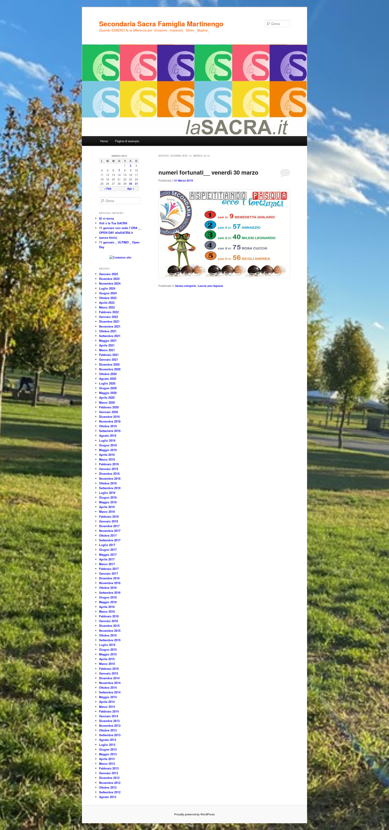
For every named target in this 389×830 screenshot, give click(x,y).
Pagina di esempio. (127, 141)
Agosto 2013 (107, 740)
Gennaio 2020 (108, 412)
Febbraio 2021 (109, 355)
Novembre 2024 (109, 283)
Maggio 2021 (108, 340)
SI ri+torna (106, 218)
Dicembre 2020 (109, 364)
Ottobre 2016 (108, 587)
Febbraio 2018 (109, 516)
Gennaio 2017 (108, 573)
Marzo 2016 (107, 611)
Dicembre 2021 (109, 321)
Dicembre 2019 (109, 416)
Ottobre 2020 (108, 374)
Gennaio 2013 (108, 773)
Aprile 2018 (107, 507)
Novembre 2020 (109, 369)
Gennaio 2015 (108, 673)
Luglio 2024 (107, 288)
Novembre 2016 (109, 583)
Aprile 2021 (107, 345)
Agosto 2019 (107, 435)
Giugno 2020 (108, 388)
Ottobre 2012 (108, 787)
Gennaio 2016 (108, 621)
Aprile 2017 (107, 559)
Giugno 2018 (108, 497)
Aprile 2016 (107, 607)
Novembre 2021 (109, 326)
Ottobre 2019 (108, 426)
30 (130, 184)
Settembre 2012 (109, 792)
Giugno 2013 (108, 749)
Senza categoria (185, 286)
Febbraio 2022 (109, 312)
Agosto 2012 (107, 797)
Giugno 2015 (108, 649)
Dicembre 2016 (109, 578)
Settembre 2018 (109, 488)
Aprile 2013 (107, 759)
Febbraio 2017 (109, 569)
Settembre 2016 (109, 592)
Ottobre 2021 (108, 331)
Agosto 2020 (107, 378)
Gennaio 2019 (108, 469)
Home (104, 141)
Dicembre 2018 (109, 473)
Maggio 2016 (108, 602)
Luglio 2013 (107, 744)
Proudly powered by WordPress (194, 814)
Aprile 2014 (107, 702)
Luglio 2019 (107, 440)
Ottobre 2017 (108, 535)
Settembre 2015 (109, 640)
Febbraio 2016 (109, 616)
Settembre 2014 (109, 692)
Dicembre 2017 (109, 526)
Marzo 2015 (107, 663)
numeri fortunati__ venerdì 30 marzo (208, 172)
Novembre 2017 (109, 531)
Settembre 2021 (109, 336)
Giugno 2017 (108, 549)
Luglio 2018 (107, 492)
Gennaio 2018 (108, 521)
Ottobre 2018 (108, 483)
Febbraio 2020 (109, 407)
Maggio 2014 (108, 697)
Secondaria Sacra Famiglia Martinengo (161, 23)
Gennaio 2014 (108, 716)
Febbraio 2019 (109, 464)
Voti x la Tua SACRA (113, 223)
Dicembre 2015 (109, 625)
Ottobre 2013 (108, 730)
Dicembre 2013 (109, 721)
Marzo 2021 (107, 350)
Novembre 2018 (109, 478)
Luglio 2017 (107, 545)
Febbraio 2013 (109, 768)
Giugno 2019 (108, 445)
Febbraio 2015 (109, 668)
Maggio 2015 (108, 654)
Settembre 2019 (109, 431)
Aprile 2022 (107, 302)
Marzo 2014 (107, 706)
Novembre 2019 (109, 421)
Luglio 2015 (107, 645)
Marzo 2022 (107, 307)
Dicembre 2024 (109, 279)
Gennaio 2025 (108, 274)
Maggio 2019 (108, 450)
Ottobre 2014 (108, 687)
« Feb (107, 189)
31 (136, 184)
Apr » (130, 189)
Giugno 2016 (108, 597)
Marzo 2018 (107, 511)
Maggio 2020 (108, 393)
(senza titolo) (108, 237)
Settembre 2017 (109, 540)
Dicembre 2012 (109, 778)
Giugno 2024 (108, 293)
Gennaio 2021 (108, 359)
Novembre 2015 (109, 630)
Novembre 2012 (109, 783)
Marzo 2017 (107, 564)
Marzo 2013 (107, 763)
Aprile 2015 (107, 659)
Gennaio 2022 (108, 317)
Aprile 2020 (107, 397)
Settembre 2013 (109, 735)
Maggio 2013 (108, 754)
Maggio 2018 (108, 502)
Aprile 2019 (107, 454)
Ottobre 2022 (108, 298)
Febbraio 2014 (109, 711)
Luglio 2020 (107, 383)
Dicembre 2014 (109, 678)
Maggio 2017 (108, 554)
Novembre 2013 (109, 725)
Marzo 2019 (107, 459)
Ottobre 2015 (108, 635)
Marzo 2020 (107, 402)
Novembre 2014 (109, 683)
